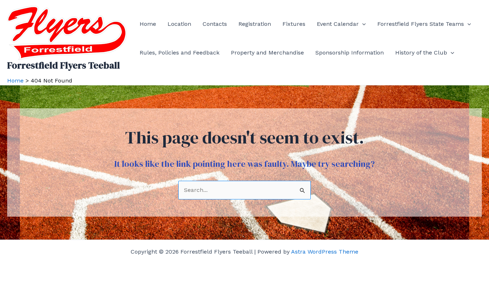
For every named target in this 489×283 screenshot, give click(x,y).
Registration (254, 23)
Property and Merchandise (267, 52)
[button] (362, 24)
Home (148, 23)
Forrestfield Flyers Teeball (63, 65)
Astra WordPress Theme (324, 251)
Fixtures (293, 23)
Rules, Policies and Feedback (179, 52)
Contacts (215, 23)
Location (179, 23)
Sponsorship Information (349, 52)
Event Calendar (338, 23)
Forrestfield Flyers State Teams (420, 23)
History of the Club (421, 52)
